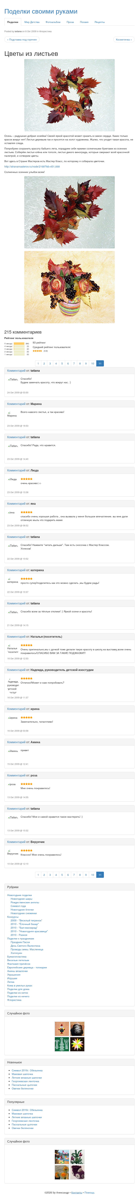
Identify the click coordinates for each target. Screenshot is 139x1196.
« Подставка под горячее (22, 39)
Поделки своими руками (40, 10)
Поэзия (84, 22)
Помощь (89, 1192)
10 (92, 363)
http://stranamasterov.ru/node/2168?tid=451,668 (32, 166)
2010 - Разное (19, 935)
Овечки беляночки (22, 1088)
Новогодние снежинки (24, 913)
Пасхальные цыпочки (24, 1085)
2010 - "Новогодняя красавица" (29, 931)
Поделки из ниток (17, 992)
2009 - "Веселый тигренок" (26, 920)
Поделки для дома (18, 989)
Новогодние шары (21, 898)
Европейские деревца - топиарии (27, 967)
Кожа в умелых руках (19, 985)
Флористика (45, 31)
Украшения (13, 974)
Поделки (12, 22)
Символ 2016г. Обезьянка (27, 1070)
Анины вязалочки (17, 971)
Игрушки (12, 978)
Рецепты (100, 22)
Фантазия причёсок (18, 963)
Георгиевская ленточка (25, 1081)
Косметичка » (124, 39)
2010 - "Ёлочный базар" (25, 924)
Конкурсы (12, 916)
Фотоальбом (53, 22)
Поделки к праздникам (20, 938)
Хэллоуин (16, 953)
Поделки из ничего (18, 996)
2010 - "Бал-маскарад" (24, 927)
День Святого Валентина (25, 945)
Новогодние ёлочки (22, 909)
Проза (70, 22)
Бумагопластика (16, 956)
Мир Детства (31, 22)
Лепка (10, 982)
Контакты (76, 1192)
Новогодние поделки (19, 895)
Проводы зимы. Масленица (27, 949)
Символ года (18, 906)
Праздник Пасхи (20, 942)
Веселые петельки (18, 960)
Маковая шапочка (22, 1074)
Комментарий (16, 370)
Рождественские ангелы (25, 902)
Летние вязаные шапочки (27, 1077)
